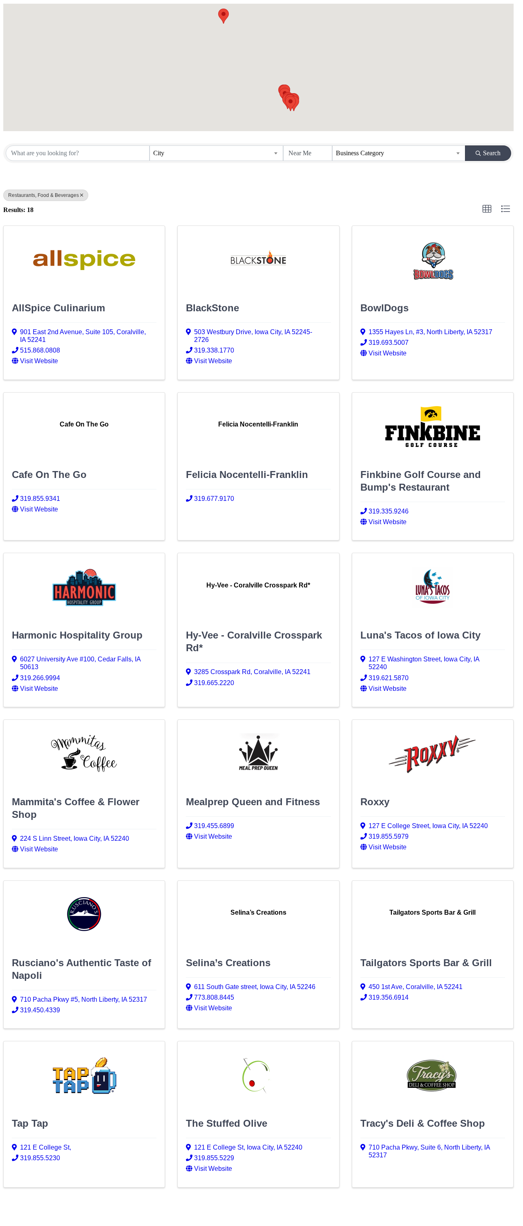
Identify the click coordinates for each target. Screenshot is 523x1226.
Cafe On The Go (49, 474)
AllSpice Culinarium (58, 307)
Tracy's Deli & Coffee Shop (422, 1123)
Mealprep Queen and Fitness (253, 801)
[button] (223, 16)
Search (492, 153)
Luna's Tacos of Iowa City (420, 635)
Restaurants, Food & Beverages (43, 195)
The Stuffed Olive (226, 1123)
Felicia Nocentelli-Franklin (247, 474)
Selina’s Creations (228, 962)
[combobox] (216, 153)
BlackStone (212, 307)
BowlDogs (384, 307)
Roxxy (374, 801)
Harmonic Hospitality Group (77, 635)
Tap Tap (30, 1123)
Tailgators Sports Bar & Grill (426, 962)
